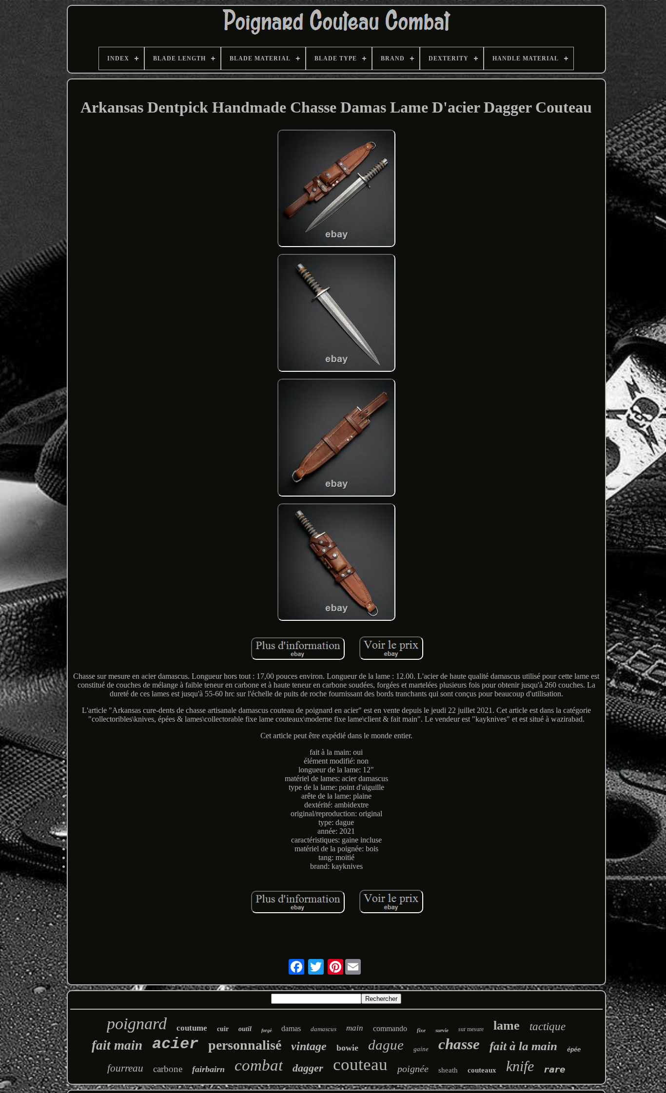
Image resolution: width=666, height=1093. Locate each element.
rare (554, 1069)
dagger (308, 1068)
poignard (137, 1024)
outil (245, 1029)
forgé (266, 1030)
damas (291, 1028)
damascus (323, 1029)
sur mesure (471, 1029)
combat (259, 1065)
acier (175, 1044)
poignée (413, 1068)
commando (390, 1028)
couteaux (482, 1070)
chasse (459, 1044)
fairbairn (208, 1069)
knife (520, 1066)
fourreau (125, 1068)
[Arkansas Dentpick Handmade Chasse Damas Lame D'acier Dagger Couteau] (336, 189)
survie (442, 1030)
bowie (347, 1048)
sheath (448, 1070)
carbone (167, 1069)
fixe (421, 1030)
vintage (309, 1046)
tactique (547, 1026)
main (354, 1028)
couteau (360, 1064)
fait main (117, 1045)
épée (574, 1049)
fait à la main (523, 1046)
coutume (191, 1028)
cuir (223, 1029)
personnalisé (244, 1045)
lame (506, 1025)
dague (386, 1045)
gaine (421, 1049)
